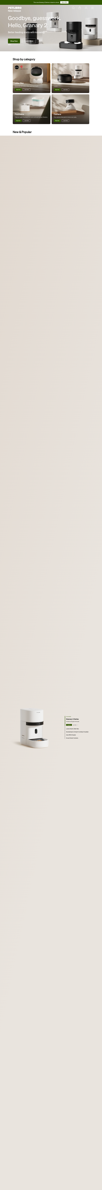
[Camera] (70, 109)
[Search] (73, 7)
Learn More (26, 90)
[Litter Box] (31, 78)
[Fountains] (31, 109)
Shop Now (18, 90)
